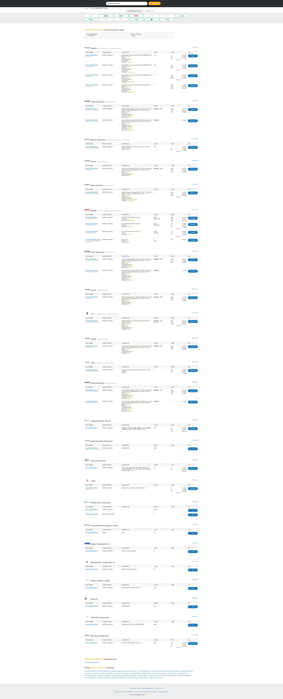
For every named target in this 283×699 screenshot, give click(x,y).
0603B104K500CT (146, 673)
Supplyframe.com (149, 694)
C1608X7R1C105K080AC (103, 675)
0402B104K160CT (144, 678)
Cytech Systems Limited (100, 580)
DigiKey (106, 210)
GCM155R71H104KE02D (91, 673)
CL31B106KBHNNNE (90, 678)
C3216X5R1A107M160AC (172, 671)
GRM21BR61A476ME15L (156, 678)
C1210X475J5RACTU (90, 671)
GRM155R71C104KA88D (129, 675)
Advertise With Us (163, 692)
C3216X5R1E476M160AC (157, 671)
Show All (178, 60)
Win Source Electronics (100, 635)
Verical (99, 161)
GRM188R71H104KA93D (106, 673)
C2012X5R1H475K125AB (121, 673)
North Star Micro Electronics (102, 441)
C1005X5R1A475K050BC (184, 675)
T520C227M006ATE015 (91, 55)
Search (154, 3)
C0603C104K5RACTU (155, 675)
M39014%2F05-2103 (130, 671)
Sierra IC (94, 599)
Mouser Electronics (110, 139)
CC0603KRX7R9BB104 (186, 671)
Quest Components (98, 460)
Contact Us (133, 688)
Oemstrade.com (92, 4)
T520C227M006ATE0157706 (93, 239)
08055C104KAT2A (116, 675)
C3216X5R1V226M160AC (117, 671)
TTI (104, 313)
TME (103, 362)
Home (86, 8)
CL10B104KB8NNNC (143, 671)
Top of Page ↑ (195, 47)
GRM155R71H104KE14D (118, 678)
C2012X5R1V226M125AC (169, 675)
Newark (106, 48)
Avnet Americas (103, 185)
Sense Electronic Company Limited (104, 525)
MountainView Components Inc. (103, 562)
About (139, 688)
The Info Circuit (159, 688)
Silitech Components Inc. (101, 544)
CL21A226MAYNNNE (134, 673)
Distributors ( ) (150, 11)
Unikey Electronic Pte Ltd (101, 421)
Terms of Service (128, 692)
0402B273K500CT (183, 673)
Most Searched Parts (147, 688)
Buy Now (193, 56)
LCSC (93, 481)
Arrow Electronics (103, 101)
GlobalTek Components (100, 617)
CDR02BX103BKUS (142, 675)
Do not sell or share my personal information (145, 692)
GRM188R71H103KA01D (159, 673)
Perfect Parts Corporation (101, 502)
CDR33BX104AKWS (90, 675)
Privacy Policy (118, 692)
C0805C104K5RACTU (103, 671)
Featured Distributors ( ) (134, 11)
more (147, 193)
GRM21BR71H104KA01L (104, 678)
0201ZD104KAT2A (172, 673)
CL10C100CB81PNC (132, 678)
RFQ (193, 448)
